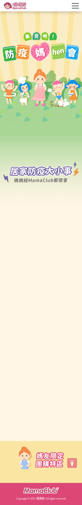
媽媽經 (15, 6)
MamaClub (41, 490)
